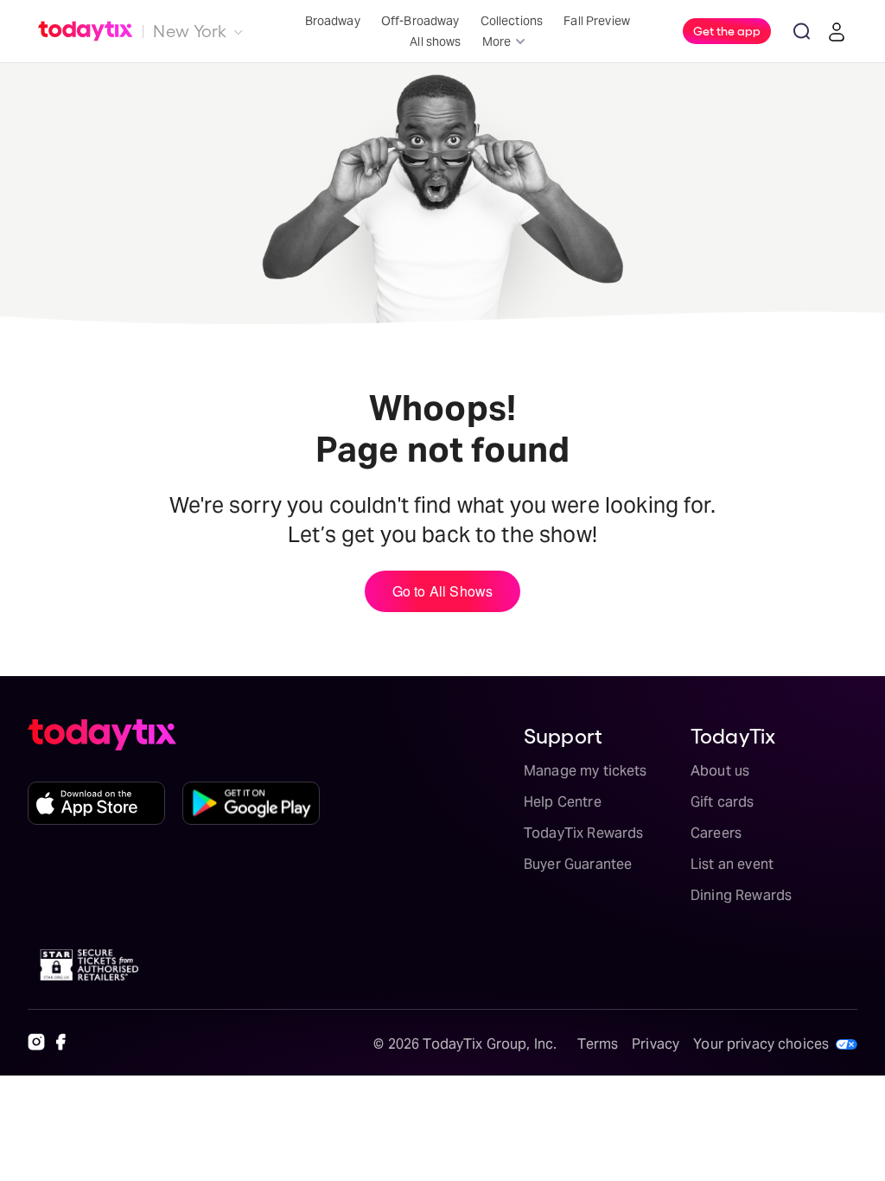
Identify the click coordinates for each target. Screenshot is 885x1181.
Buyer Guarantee (578, 864)
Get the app (727, 30)
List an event (732, 864)
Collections (512, 21)
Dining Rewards (741, 895)
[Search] (802, 31)
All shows (435, 41)
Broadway (332, 21)
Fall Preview (596, 21)
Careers (716, 833)
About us (720, 771)
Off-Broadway (420, 21)
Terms (597, 1044)
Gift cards (722, 802)
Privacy (655, 1044)
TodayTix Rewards (583, 833)
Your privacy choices (761, 1044)
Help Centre (563, 802)
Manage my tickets (585, 771)
